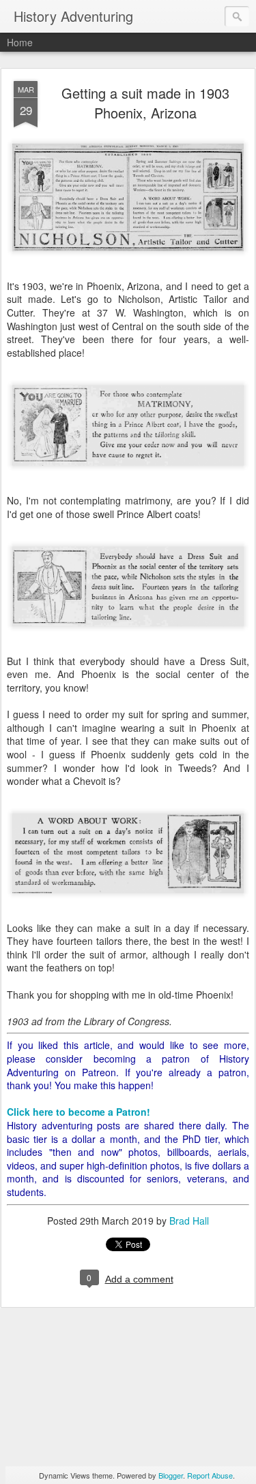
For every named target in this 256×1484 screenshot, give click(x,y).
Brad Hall (189, 1220)
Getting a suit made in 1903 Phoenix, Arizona (145, 103)
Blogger (170, 1475)
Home (20, 42)
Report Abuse (210, 1475)
